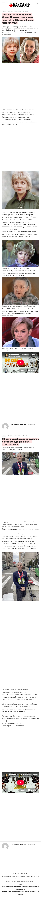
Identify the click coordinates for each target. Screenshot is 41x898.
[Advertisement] (20, 86)
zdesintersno (18, 124)
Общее (4, 11)
